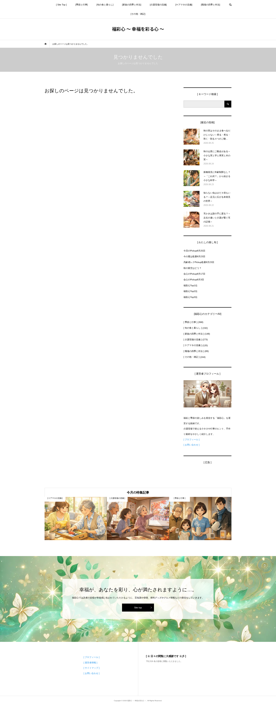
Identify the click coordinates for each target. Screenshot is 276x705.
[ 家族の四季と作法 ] (194, 333)
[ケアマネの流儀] (183, 4)
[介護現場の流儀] (158, 4)
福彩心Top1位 (190, 285)
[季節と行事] (81, 4)
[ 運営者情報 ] (90, 662)
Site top (138, 607)
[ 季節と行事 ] (190, 322)
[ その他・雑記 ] (191, 357)
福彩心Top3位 (190, 297)
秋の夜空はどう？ (192, 268)
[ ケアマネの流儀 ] (193, 345)
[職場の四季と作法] (210, 4)
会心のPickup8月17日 (194, 274)
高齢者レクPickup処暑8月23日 (199, 262)
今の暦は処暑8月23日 (194, 256)
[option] (76, 518)
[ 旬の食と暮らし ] (193, 328)
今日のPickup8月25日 (194, 250)
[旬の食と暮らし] (104, 4)
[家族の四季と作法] (131, 4)
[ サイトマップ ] (92, 668)
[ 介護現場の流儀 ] (193, 339)
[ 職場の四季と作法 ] (194, 351)
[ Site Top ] (61, 4)
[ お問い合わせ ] (191, 444)
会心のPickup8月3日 (194, 279)
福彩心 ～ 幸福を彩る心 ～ (138, 29)
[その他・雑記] (138, 14)
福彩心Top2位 (190, 291)
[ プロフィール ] (191, 439)
